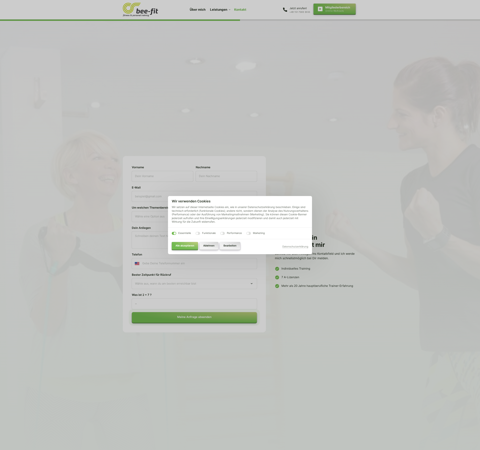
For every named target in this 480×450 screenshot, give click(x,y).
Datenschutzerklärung (295, 247)
